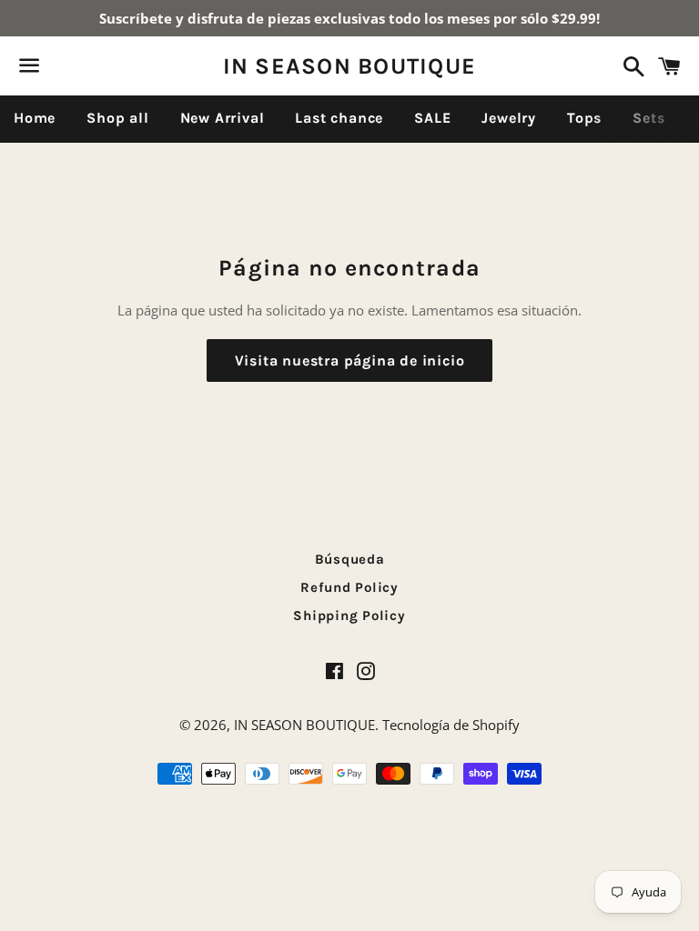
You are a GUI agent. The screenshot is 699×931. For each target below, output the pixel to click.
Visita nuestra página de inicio (350, 360)
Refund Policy (349, 587)
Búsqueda (350, 559)
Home (35, 117)
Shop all (117, 117)
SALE (432, 117)
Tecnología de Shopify (451, 725)
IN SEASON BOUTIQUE (350, 66)
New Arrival (222, 117)
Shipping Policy (349, 615)
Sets (648, 117)
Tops (584, 117)
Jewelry (508, 117)
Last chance (339, 117)
